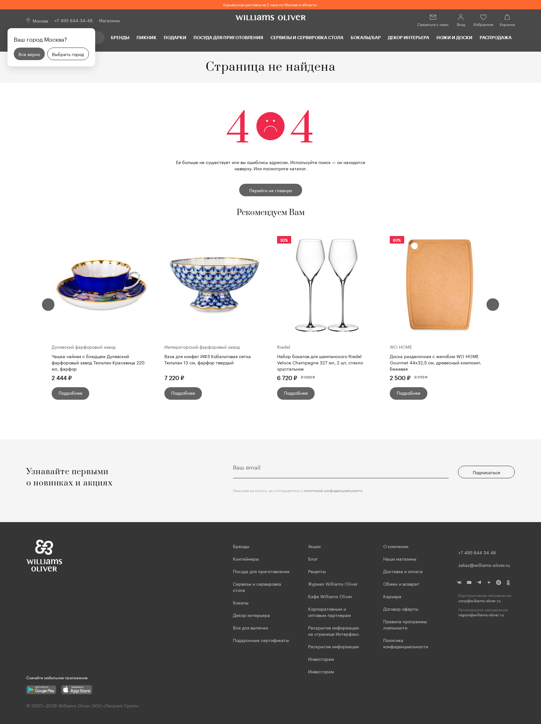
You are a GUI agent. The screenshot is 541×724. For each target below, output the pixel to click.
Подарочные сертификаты (261, 639)
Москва (40, 20)
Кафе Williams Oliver (330, 596)
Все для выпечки (250, 627)
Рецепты (317, 570)
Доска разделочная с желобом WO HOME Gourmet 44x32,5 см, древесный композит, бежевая (435, 362)
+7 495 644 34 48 (477, 552)
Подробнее (70, 392)
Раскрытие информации (333, 646)
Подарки (175, 37)
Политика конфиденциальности (405, 643)
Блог (313, 558)
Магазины (109, 20)
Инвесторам (321, 658)
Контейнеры (246, 558)
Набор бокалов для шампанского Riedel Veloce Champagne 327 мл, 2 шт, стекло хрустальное (320, 362)
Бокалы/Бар (366, 37)
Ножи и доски (454, 37)
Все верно (29, 53)
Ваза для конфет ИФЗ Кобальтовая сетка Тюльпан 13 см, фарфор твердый (207, 359)
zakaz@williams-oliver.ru (484, 564)
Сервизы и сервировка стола (306, 37)
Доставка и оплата (403, 570)
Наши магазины (399, 558)
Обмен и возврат (401, 583)
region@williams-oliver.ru (481, 614)
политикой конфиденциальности (333, 490)
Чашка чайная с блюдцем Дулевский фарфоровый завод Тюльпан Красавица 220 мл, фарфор (98, 362)
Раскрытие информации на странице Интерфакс (333, 630)
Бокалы (241, 602)
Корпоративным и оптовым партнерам (329, 611)
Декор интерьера (408, 37)
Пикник (147, 37)
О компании (395, 545)
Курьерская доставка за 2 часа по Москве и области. (270, 4)
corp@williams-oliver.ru (479, 600)
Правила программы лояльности (405, 624)
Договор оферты (400, 608)
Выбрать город (68, 53)
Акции (314, 545)
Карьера (392, 596)
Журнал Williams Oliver (333, 583)
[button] (48, 304)
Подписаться (486, 472)
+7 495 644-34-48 (73, 20)
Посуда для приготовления (228, 37)
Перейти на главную (270, 190)
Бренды (120, 37)
